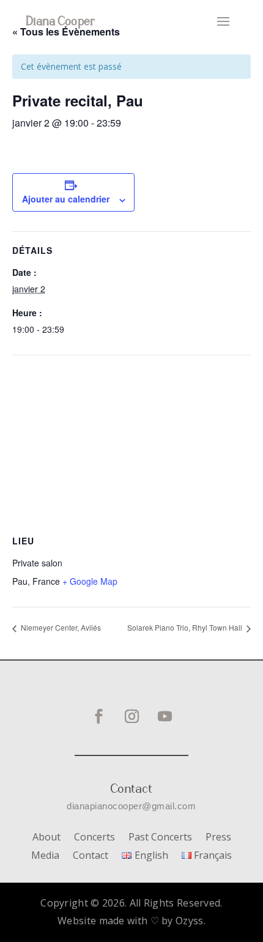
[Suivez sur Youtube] (164, 716)
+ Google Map (89, 581)
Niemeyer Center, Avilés (60, 627)
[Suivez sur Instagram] (131, 716)
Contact (90, 856)
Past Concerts (160, 838)
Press (218, 838)
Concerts (94, 838)
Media (45, 856)
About (46, 838)
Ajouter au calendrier (65, 199)
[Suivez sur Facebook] (98, 716)
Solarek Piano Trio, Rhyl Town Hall (185, 627)
